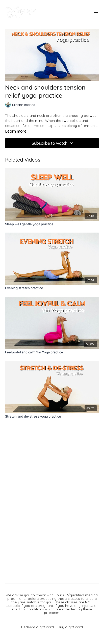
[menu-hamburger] (96, 12)
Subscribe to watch (49, 143)
